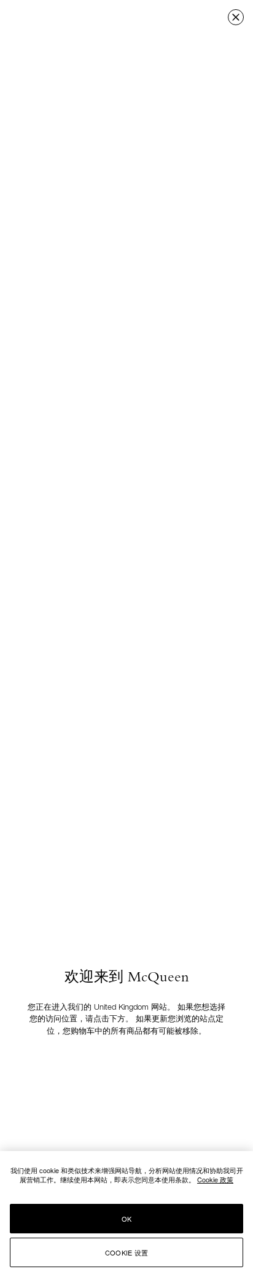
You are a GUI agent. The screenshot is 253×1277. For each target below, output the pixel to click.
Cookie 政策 (215, 1179)
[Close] (235, 17)
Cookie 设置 (126, 1252)
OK (126, 1219)
